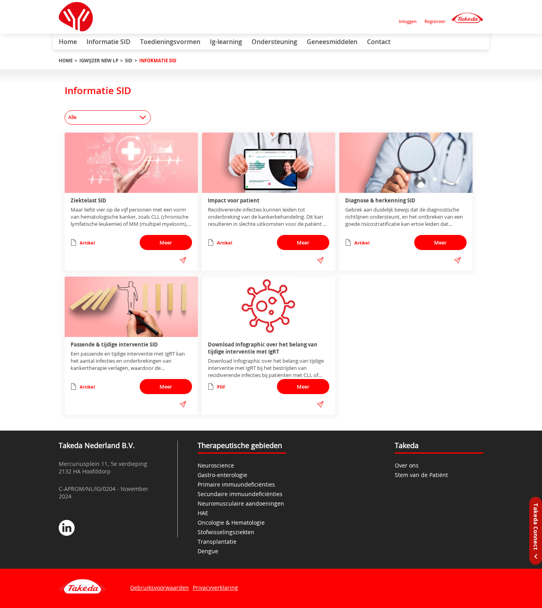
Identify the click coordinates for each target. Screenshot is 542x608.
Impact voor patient (233, 200)
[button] (183, 260)
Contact (378, 41)
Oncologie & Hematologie (231, 522)
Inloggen (408, 21)
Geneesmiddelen (332, 41)
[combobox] (108, 117)
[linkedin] (67, 528)
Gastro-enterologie (222, 475)
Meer (166, 242)
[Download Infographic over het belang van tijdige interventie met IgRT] (268, 307)
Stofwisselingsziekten (226, 532)
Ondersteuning (274, 41)
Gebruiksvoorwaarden (159, 587)
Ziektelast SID (88, 200)
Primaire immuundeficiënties (236, 484)
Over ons (407, 465)
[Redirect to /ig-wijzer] (467, 18)
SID (129, 60)
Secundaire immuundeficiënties (240, 494)
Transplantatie (217, 541)
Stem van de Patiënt (421, 475)
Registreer (435, 21)
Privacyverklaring (215, 587)
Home (68, 41)
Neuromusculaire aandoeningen (241, 503)
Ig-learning (226, 41)
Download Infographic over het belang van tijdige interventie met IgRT (262, 348)
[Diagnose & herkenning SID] (406, 163)
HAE (203, 513)
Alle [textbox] (72, 117)
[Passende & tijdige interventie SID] (131, 307)
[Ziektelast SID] (131, 163)
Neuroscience (216, 465)
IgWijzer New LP (98, 60)
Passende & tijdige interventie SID (114, 344)
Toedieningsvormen (170, 41)
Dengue (208, 551)
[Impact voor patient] (268, 163)
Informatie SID (108, 41)
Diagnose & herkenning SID (380, 200)
